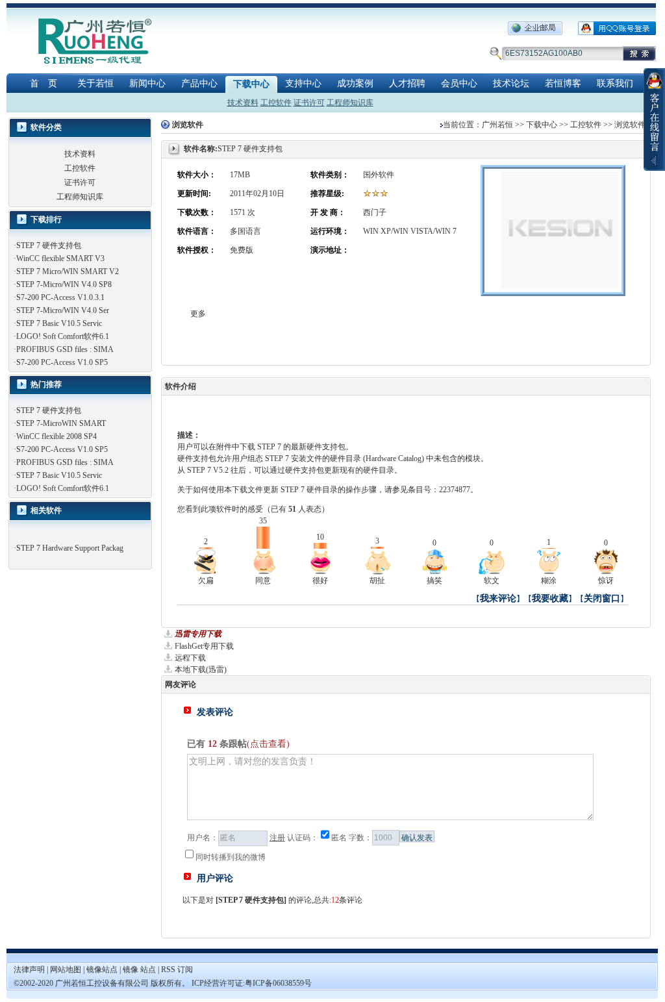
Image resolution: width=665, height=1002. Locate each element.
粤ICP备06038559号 (278, 983)
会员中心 (459, 83)
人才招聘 (407, 83)
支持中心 (303, 83)
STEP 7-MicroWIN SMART (61, 423)
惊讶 (606, 580)
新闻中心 (147, 83)
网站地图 (66, 969)
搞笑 (434, 580)
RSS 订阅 (177, 969)
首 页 (43, 83)
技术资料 (242, 102)
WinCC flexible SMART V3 (60, 258)
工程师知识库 (350, 102)
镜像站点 (102, 969)
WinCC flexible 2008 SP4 (56, 436)
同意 (263, 580)
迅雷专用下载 (198, 633)
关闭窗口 (602, 598)
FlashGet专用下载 (204, 646)
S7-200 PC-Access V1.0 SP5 (62, 362)
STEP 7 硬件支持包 (48, 245)
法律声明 (29, 969)
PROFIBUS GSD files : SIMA (65, 349)
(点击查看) (268, 744)
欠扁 (206, 580)
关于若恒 (95, 83)
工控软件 (276, 102)
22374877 (454, 489)
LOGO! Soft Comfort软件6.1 (62, 336)
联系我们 (615, 83)
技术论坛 (511, 83)
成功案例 (355, 83)
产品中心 (199, 83)
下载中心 (251, 84)
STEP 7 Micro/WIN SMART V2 (67, 271)
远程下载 (190, 657)
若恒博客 (563, 83)
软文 (491, 580)
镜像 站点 (139, 969)
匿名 (339, 837)
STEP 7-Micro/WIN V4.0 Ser (62, 310)
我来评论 (498, 598)
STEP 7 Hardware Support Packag (69, 548)
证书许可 (309, 102)
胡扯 (377, 580)
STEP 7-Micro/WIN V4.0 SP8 (64, 284)
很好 (320, 580)
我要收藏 (550, 598)
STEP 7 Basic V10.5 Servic (59, 323)
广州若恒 (497, 124)
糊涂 (549, 580)
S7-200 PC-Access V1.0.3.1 (60, 297)
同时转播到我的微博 (230, 857)
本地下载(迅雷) (201, 669)
